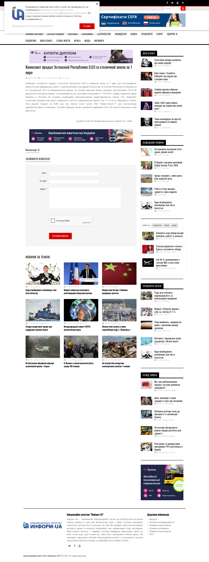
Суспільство (104, 34)
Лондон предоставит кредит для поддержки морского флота (39, 328)
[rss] (183, 3)
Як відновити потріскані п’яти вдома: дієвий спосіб (168, 151)
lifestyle (146, 225)
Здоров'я (172, 34)
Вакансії (153, 519)
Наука (134, 34)
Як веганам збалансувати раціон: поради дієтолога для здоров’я (167, 430)
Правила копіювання (159, 529)
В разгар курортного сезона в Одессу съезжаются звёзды (169, 248)
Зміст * (43, 189)
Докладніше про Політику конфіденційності (33, 26)
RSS (151, 535)
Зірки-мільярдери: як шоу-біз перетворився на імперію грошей (167, 122)
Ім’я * (44, 173)
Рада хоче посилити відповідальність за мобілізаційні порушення (165, 295)
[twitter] (172, 3)
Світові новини (55, 34)
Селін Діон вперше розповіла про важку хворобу (167, 61)
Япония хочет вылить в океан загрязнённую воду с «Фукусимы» (116, 328)
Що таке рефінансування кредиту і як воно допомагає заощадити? (167, 384)
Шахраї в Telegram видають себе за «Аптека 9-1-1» (166, 310)
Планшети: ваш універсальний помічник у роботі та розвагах (169, 235)
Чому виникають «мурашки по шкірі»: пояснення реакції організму (167, 325)
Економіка (87, 34)
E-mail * (43, 181)
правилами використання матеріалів (42, 13)
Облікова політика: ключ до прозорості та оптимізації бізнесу (167, 414)
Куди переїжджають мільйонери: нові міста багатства (41, 291)
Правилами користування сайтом (57, 10)
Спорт (159, 34)
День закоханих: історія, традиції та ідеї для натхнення (168, 399)
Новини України (34, 34)
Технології (146, 34)
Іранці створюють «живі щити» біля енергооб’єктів (168, 177)
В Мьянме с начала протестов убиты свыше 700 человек (78, 365)
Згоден (87, 26)
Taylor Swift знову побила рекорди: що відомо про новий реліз (168, 105)
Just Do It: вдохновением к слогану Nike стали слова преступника (168, 262)
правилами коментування (75, 13)
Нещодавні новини (153, 143)
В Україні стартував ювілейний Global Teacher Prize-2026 (168, 164)
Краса (77, 40)
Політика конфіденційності (162, 522)
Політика (73, 34)
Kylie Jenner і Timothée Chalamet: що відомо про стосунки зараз (165, 76)
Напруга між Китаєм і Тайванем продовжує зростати (115, 291)
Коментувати (60, 236)
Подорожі (30, 40)
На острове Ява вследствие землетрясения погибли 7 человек (116, 365)
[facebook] (167, 3)
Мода (87, 40)
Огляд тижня (150, 375)
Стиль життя (63, 40)
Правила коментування (160, 532)
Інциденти (121, 34)
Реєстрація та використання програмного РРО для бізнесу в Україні (168, 446)
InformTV (99, 40)
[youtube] (178, 3)
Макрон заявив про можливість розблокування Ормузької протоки (78, 291)
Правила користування (160, 525)
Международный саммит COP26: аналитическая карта (77, 328)
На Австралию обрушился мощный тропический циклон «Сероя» (40, 365)
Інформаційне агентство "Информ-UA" (41, 556)
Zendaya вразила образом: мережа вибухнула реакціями (167, 91)
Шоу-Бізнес (46, 40)
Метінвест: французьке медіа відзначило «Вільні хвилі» (167, 340)
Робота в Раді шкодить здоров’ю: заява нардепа (165, 190)
